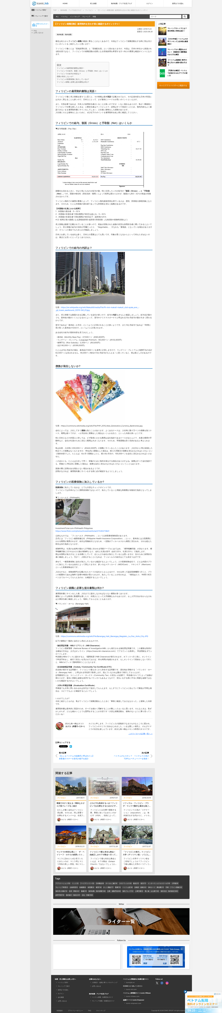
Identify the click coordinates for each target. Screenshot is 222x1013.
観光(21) (136, 883)
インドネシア (75, 16)
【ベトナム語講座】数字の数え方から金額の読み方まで (177, 62)
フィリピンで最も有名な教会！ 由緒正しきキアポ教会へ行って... (103, 853)
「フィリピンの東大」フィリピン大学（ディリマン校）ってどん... (137, 853)
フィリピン (61, 798)
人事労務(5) (139, 891)
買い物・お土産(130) (152, 891)
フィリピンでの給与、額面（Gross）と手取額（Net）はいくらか (82, 71)
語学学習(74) (60, 895)
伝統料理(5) (74, 887)
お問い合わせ (38, 33)
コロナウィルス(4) (125, 883)
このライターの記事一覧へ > (140, 734)
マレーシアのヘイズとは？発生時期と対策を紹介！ (177, 29)
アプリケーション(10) (63, 883)
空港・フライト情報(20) (174, 887)
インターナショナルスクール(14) (159, 883)
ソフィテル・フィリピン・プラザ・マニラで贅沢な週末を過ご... (137, 804)
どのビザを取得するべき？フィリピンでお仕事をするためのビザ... (103, 804)
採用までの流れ (177, 3)
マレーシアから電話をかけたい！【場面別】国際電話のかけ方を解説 (177, 51)
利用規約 (60, 1010)
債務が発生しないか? (65, 76)
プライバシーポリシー (75, 1010)
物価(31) (84, 891)
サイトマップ (100, 1010)
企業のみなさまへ (42, 24)
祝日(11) (143, 883)
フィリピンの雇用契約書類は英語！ (71, 68)
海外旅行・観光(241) (73, 895)
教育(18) (99, 887)
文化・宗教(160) (87, 895)
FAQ (35, 31)
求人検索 (93, 3)
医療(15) (118, 887)
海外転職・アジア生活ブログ (121, 3)
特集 (94, 16)
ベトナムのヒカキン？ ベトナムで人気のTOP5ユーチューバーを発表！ (131, 757)
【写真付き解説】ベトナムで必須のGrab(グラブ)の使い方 (177, 72)
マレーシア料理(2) (62, 887)
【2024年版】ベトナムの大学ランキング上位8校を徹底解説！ (178, 41)
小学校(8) (175, 883)
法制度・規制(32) (140, 887)
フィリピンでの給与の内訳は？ (69, 74)
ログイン (149, 3)
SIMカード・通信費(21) (156, 887)
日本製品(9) (100, 883)
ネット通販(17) (108, 887)
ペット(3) (75, 883)
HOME (65, 3)
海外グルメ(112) (127, 891)
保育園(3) (91, 887)
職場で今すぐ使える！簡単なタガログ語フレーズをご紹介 (70, 804)
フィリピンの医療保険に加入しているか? (73, 79)
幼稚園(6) (82, 887)
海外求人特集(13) (61, 891)
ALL (57, 16)
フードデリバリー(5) (87, 883)
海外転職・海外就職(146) (97, 891)
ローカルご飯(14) (111, 883)
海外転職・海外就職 (64, 34)
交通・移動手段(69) (114, 891)
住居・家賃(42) (74, 891)
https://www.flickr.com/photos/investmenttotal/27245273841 (82, 531)
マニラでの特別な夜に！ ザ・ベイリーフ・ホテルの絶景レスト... (70, 853)
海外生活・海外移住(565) (169, 891)
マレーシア (86, 16)
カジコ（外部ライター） (75, 726)
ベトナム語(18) (127, 887)
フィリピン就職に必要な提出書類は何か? (73, 82)
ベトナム (64, 16)
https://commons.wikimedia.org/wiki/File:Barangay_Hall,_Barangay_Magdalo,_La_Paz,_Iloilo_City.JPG (104, 636)
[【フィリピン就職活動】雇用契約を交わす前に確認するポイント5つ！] (71, 746)
